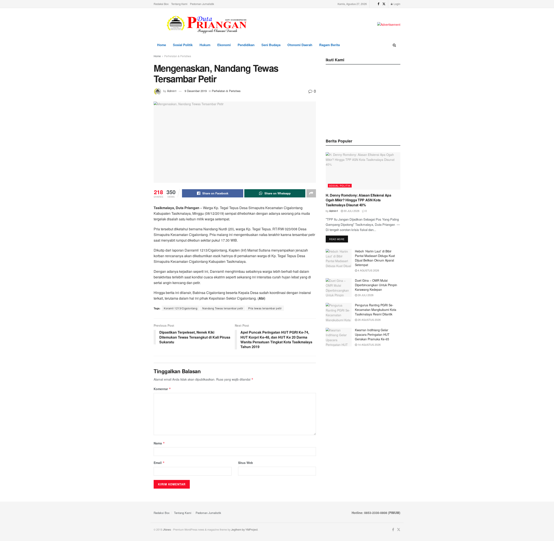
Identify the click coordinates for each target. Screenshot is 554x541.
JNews (167, 529)
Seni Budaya (270, 44)
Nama (159, 443)
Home (161, 44)
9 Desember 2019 (196, 91)
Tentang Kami (179, 4)
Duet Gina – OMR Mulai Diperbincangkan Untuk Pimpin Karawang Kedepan (376, 285)
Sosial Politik (183, 44)
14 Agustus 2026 (369, 344)
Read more (337, 239)
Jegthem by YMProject (244, 529)
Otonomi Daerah (299, 44)
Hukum (205, 44)
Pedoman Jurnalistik (202, 4)
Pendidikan (246, 44)
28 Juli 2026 (365, 295)
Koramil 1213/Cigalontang (180, 308)
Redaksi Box (161, 4)
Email (159, 462)
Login (396, 4)
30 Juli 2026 (351, 211)
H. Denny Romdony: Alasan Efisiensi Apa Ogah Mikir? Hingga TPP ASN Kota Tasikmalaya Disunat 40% (358, 200)
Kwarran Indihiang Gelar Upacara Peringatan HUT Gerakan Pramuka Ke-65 (372, 334)
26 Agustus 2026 (369, 319)
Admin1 (172, 91)
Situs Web (245, 462)
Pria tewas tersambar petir (265, 308)
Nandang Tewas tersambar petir (222, 308)
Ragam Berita (329, 44)
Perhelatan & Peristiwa (177, 56)
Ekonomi (224, 44)
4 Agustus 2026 (368, 270)
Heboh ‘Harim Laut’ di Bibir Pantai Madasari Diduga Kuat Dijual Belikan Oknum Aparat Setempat (375, 258)
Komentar (162, 389)
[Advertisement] (363, 100)
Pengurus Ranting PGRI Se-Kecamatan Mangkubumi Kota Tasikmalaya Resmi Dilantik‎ (375, 309)
